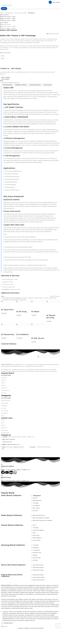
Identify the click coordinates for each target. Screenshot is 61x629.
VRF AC (3, 415)
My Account (4, 427)
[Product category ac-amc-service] (30, 322)
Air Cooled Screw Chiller (21, 13)
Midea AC (3, 385)
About (2, 422)
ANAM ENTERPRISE (6, 585)
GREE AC (3, 382)
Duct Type (3, 408)
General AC (3, 377)
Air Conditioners (9, 13)
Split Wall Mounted (5, 400)
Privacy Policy (4, 430)
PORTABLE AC (4, 413)
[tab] (7, 84)
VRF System (31, 13)
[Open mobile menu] (1, 2)
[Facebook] (3, 472)
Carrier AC (3, 380)
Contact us (5, 68)
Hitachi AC (3, 393)
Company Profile (5, 433)
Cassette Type (4, 403)
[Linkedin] (11, 472)
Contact (3, 425)
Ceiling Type (4, 405)
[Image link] (49, 359)
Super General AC (5, 390)
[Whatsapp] (15, 472)
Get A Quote (16, 68)
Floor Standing (4, 410)
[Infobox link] (30, 465)
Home (1, 13)
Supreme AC (4, 388)
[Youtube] (7, 472)
